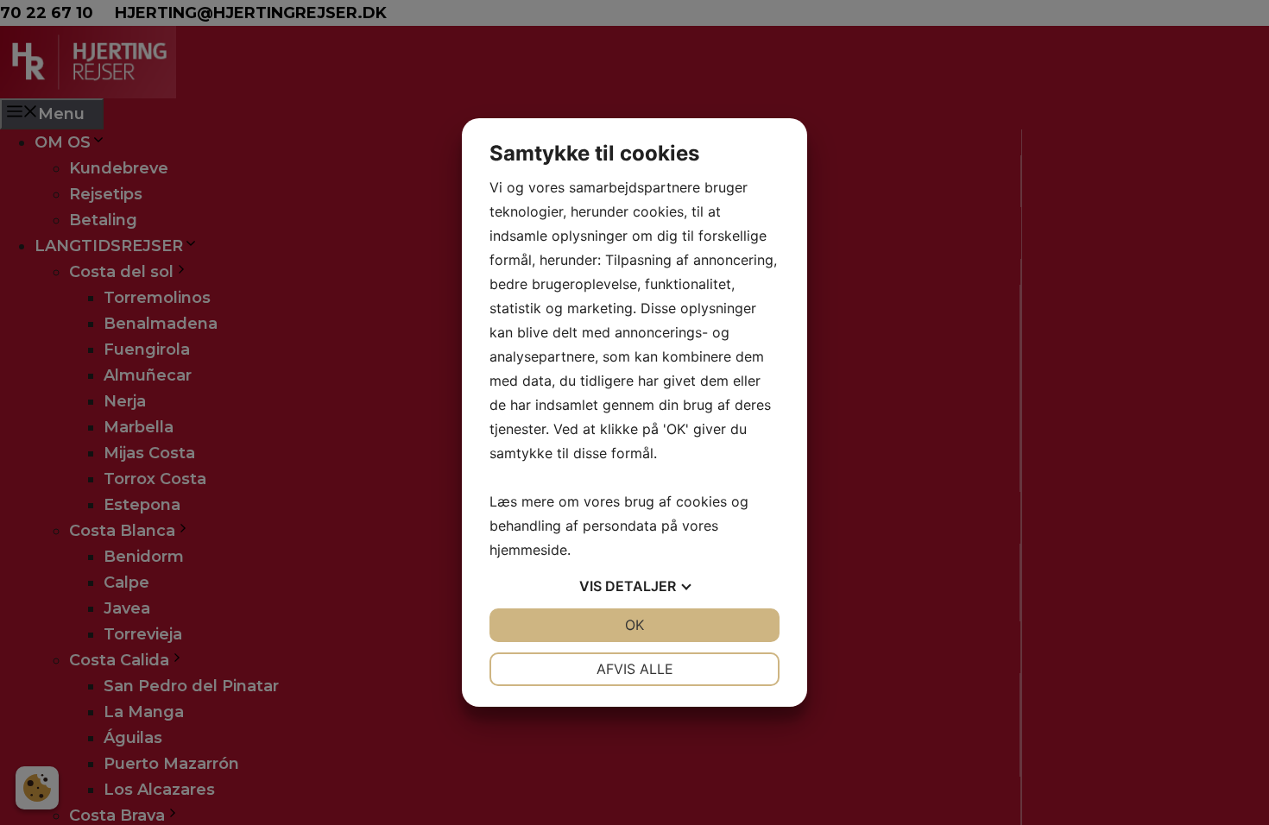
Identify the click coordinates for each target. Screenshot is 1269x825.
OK (634, 624)
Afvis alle (635, 668)
